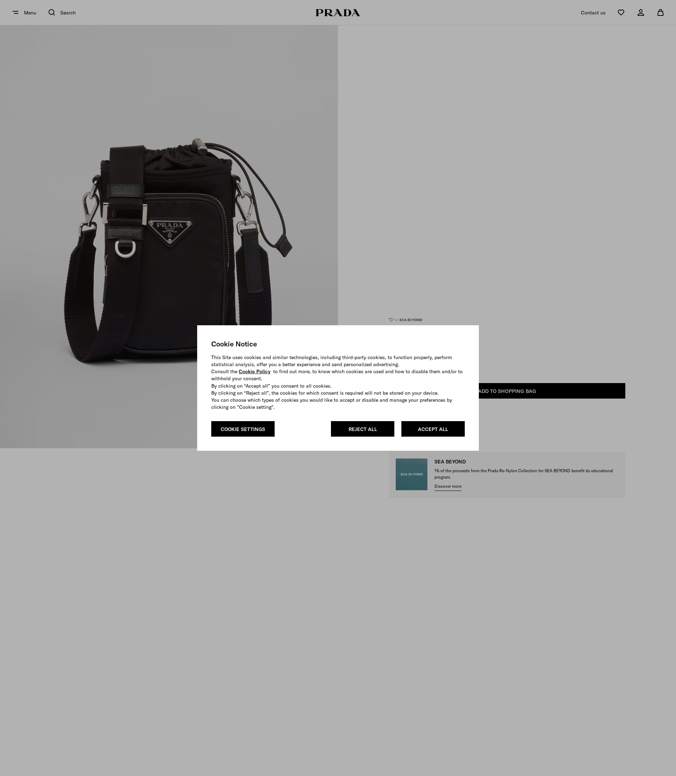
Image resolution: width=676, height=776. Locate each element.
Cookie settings (243, 429)
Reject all (363, 429)
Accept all (433, 429)
